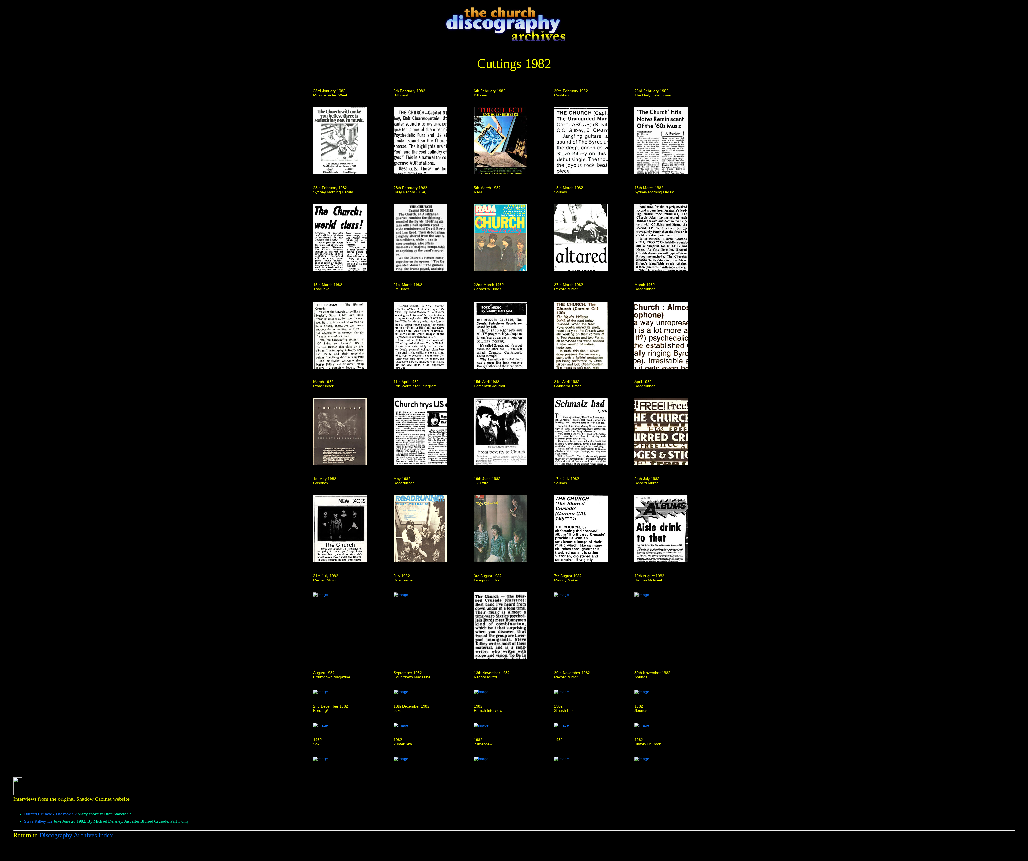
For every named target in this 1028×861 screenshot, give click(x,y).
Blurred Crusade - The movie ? (50, 814)
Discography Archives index (76, 835)
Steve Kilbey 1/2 (38, 821)
